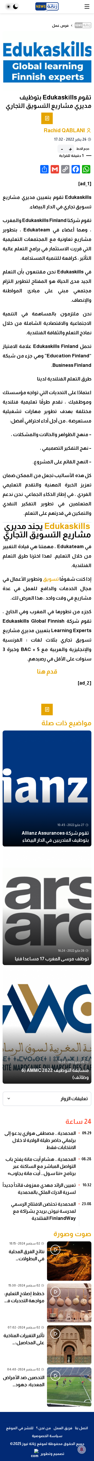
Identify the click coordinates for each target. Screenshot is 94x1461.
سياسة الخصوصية (47, 1436)
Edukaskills (67, 526)
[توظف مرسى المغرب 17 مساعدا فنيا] (47, 907)
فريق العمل (63, 1428)
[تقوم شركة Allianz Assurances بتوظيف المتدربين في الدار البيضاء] (47, 788)
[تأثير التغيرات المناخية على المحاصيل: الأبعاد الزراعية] (47, 1345)
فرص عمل (60, 25)
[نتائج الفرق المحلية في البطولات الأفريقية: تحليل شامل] (47, 1261)
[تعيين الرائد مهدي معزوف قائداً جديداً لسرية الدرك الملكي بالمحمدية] (47, 1190)
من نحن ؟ (43, 1428)
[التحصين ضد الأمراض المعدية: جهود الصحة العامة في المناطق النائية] (47, 1387)
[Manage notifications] (82, 1449)
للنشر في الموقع (19, 1428)
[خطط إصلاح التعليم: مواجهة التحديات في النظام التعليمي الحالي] (47, 1303)
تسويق (51, 579)
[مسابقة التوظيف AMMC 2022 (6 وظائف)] (47, 1026)
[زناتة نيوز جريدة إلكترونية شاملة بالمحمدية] (47, 7)
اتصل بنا (81, 1428)
